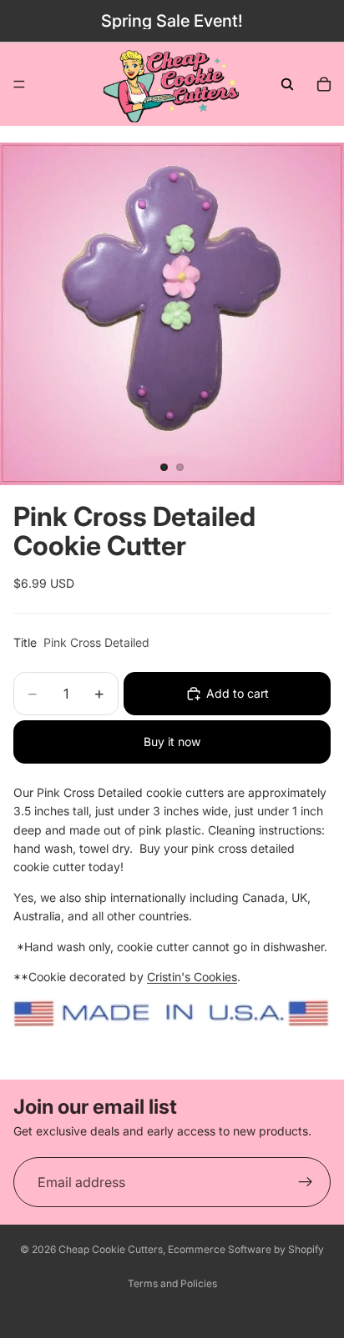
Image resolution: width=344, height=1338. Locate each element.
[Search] (287, 84)
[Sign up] (305, 1182)
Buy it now (172, 741)
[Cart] (324, 84)
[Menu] (19, 84)
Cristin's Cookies (192, 977)
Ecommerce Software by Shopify (246, 1249)
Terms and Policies (172, 1283)
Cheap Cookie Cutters (110, 1249)
